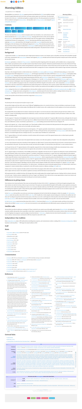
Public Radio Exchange (45, 372)
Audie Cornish (23, 362)
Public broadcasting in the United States (23, 371)
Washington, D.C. (27, 73)
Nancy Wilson (45, 366)
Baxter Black (9, 259)
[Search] (23, 1)
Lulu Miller (34, 364)
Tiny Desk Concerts (41, 347)
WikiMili (3, 1)
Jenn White (52, 358)
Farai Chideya (71, 360)
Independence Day (12, 221)
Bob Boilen (44, 360)
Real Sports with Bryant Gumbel (28, 383)
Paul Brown (62, 360)
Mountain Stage (51, 349)
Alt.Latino (31, 346)
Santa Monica (12, 198)
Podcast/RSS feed (66, 51)
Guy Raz (46, 357)
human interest (22, 57)
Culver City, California (61, 73)
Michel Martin (65, 37)
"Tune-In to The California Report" (38, 309)
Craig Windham (51, 366)
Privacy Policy (51, 398)
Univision (27, 380)
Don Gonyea (61, 354)
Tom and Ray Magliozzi (21, 364)
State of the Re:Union (22, 369)
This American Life (66, 385)
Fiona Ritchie (50, 357)
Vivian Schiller (19, 352)
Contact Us (33, 398)
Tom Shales (9, 269)
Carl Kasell (54, 363)
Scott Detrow (42, 354)
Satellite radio (29, 28)
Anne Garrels (59, 362)
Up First (45, 347)
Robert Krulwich (66, 363)
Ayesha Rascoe (38, 357)
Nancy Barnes (29, 360)
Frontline (66, 378)
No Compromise (63, 346)
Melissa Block (39, 360)
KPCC (68, 81)
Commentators (8, 31)
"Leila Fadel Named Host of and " (17, 309)
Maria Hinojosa (19, 356)
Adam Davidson (28, 362)
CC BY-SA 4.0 (41, 390)
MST (36, 201)
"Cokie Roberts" (58, 318)
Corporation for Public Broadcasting (44, 371)
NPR (42, 14)
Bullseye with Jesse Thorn (22, 349)
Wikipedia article (45, 389)
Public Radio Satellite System (29, 372)
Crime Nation (60, 378)
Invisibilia (53, 346)
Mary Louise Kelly (35, 356)
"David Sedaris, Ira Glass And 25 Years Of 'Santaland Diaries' (66, 320)
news (17, 55)
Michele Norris (25, 357)
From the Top (42, 349)
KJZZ (6, 201)
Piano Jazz (55, 349)
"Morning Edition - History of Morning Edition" (64, 323)
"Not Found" (34, 312)
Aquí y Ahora (32, 380)
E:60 (19, 383)
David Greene (12, 42)
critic (26, 269)
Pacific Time (31, 195)
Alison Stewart (25, 366)
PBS (63, 378)
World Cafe (63, 349)
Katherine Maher (61, 352)
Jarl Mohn (43, 352)
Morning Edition (58, 346)
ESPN (18, 383)
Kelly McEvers (64, 356)
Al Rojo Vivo (46, 380)
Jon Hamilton (70, 354)
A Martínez (65, 34)
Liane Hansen (27, 363)
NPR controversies (70, 371)
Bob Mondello (70, 356)
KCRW (54, 166)
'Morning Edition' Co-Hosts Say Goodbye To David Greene (41, 287)
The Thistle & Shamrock (29, 347)
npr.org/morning (66, 49)
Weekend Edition (22, 19)
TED (21, 347)
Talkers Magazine (32, 91)
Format (12, 28)
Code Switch (35, 346)
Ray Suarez (30, 366)
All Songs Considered (20, 346)
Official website (10, 337)
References (14, 31)
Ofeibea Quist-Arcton (31, 357)
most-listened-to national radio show (60, 89)
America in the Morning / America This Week (25, 385)
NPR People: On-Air (11, 339)
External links (20, 31)
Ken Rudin (53, 364)
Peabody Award (38, 95)
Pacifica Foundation (38, 372)
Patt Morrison (9, 263)
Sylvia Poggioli (38, 364)
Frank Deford (9, 261)
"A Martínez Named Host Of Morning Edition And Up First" (42, 284)
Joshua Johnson (44, 363)
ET (17, 18)
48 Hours (44, 378)
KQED (68, 162)
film (17, 269)
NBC (50, 378)
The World (61, 385)
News (64, 19)
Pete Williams (16, 232)
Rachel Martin (9, 38)
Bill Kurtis (46, 356)
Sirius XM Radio (64, 209)
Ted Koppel (61, 363)
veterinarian (38, 259)
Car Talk (27, 349)
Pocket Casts (22, 372)
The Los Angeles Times (31, 271)
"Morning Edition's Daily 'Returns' (38, 303)
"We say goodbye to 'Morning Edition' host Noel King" (41, 289)
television (21, 269)
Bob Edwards (65, 39)
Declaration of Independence (67, 221)
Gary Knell (28, 352)
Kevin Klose (66, 351)
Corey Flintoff (42, 362)
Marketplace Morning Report (35, 157)
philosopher (24, 259)
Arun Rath (42, 357)
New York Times (33, 317)
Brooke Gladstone (69, 362)
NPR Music (65, 371)
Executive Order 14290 (54, 371)
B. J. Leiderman (70, 44)
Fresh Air (35, 121)
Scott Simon (63, 357)
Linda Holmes (24, 356)
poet (21, 259)
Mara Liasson (50, 356)
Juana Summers (28, 358)
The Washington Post (32, 269)
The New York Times (22, 281)
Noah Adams (19, 354)
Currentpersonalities (13, 357)
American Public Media (68, 157)
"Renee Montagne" (59, 286)
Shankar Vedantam (40, 358)
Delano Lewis (57, 351)
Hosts (49, 28)
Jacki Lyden (50, 363)
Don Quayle (19, 351)
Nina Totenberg (33, 358)
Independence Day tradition (38, 28)
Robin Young (56, 358)
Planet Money (71, 79)
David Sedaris (9, 267)
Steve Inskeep (65, 32)
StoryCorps (59, 349)
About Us (38, 398)
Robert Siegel (68, 364)
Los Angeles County (9, 75)
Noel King (36, 44)
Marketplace (63, 79)
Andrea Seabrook (63, 364)
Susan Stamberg (22, 358)
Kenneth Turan (10, 271)
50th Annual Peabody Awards (61, 310)
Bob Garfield (55, 362)
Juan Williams (40, 366)
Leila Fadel (65, 35)
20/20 (29, 378)
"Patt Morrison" (59, 316)
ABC (27, 378)
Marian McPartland (28, 364)
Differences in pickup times (20, 28)
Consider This (40, 346)
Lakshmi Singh (68, 357)
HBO (22, 383)
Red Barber (9, 257)
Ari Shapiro (59, 357)
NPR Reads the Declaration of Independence (39, 324)
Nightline (31, 378)
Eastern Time (49, 201)
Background (7, 28)
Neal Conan (18, 362)
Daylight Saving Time (20, 203)
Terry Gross (65, 354)
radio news (21, 14)
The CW (56, 378)
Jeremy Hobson (39, 363)
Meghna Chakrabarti (31, 354)
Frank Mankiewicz (38, 351)
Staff (46, 28)
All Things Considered (40, 19)
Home (29, 398)
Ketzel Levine (72, 363)
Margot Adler (19, 360)
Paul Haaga (35, 352)
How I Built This (49, 346)
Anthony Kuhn (41, 356)
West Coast (10, 193)
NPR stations (61, 371)
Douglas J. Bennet (48, 351)
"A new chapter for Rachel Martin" (62, 292)
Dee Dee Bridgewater (55, 360)
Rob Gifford (64, 362)
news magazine (40, 376)
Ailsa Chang (37, 354)
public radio (39, 57)
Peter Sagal (54, 357)
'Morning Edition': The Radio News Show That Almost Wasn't (18, 341)
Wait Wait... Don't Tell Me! (50, 347)
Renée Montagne (28, 36)
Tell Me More (42, 213)
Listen (78, 1)
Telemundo (42, 380)
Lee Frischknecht (28, 351)
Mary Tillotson (10, 232)
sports (18, 261)
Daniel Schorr (57, 364)
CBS (41, 378)
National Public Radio (67, 29)
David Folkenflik (51, 354)
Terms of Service (45, 398)
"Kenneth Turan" (59, 326)
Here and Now (45, 346)
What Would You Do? (37, 378)
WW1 (17, 385)
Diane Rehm (44, 364)
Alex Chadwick (66, 360)
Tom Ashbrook (24, 360)
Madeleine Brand (49, 360)
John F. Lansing (51, 352)
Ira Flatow (38, 362)
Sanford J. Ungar (35, 366)
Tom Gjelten (56, 354)
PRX (58, 385)
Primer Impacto (36, 380)
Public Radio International (54, 372)
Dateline (53, 378)
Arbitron (7, 89)
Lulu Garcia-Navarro (48, 362)
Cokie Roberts (9, 265)
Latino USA (46, 349)
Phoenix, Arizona (12, 201)
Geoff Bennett (34, 360)
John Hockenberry (33, 363)
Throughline (35, 347)
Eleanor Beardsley (24, 354)
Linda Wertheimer (47, 358)
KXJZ (59, 166)
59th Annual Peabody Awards (37, 298)
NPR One (18, 372)
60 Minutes (47, 378)
